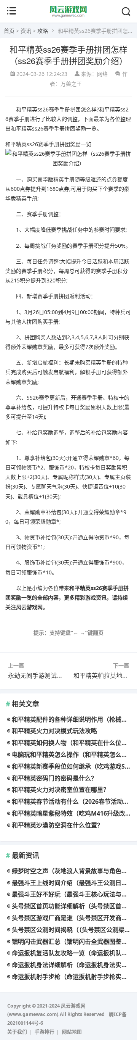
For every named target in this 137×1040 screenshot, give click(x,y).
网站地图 (72, 1032)
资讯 (26, 30)
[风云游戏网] (68, 15)
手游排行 (44, 1032)
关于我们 (17, 1032)
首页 (9, 30)
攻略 (42, 30)
